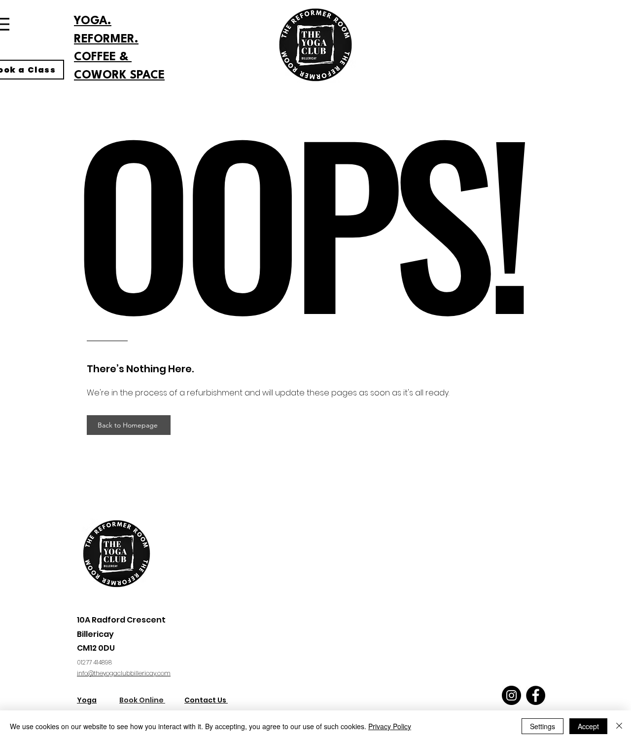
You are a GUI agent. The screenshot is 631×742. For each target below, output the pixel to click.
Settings (542, 726)
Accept (588, 726)
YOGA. (92, 21)
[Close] (619, 726)
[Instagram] (511, 695)
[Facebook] (535, 695)
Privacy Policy (389, 726)
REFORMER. (106, 39)
